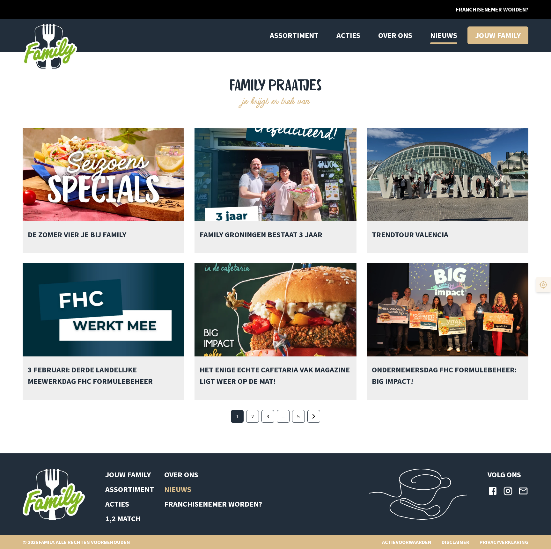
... (283, 416)
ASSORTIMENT (129, 489)
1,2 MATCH (123, 518)
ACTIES (348, 35)
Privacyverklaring (504, 542)
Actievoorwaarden (406, 542)
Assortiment (294, 35)
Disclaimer (455, 542)
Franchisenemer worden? (492, 9)
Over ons (395, 35)
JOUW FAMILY (128, 474)
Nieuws (443, 35)
